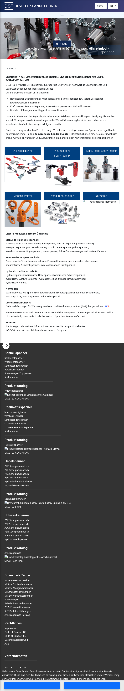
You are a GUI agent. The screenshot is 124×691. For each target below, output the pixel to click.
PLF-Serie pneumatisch (17, 469)
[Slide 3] (53, 55)
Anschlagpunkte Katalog (17, 614)
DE (112, 5)
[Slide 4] (59, 55)
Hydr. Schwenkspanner (16, 539)
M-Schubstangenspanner (18, 591)
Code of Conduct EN (15, 635)
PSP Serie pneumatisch (17, 520)
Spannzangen (12, 599)
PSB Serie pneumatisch (17, 531)
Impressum (10, 628)
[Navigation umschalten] (62, 14)
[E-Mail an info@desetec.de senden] (92, 685)
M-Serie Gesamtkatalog (17, 580)
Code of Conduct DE (15, 632)
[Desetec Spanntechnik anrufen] (32, 685)
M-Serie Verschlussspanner (19, 595)
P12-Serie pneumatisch (17, 473)
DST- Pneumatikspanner (17, 607)
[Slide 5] (64, 55)
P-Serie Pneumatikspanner (18, 603)
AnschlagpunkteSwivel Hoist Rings (14, 556)
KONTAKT (62, 44)
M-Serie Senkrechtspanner (18, 584)
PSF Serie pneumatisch (17, 524)
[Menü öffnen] (6, 345)
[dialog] (62, 679)
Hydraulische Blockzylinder (18, 481)
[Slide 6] (70, 55)
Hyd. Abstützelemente (16, 477)
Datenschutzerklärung (16, 639)
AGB (7, 643)
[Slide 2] (47, 55)
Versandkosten (16, 656)
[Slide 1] (41, 55)
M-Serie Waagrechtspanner (19, 587)
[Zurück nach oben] (120, 678)
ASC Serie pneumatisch (17, 527)
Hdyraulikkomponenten (17, 485)
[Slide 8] (76, 55)
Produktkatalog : (17, 548)
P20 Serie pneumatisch (17, 535)
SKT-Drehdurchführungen (18, 611)
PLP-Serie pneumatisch (17, 466)
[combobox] (101, 6)
